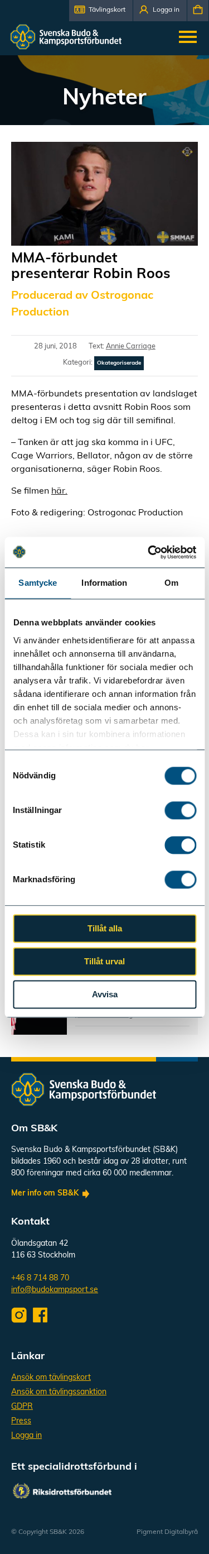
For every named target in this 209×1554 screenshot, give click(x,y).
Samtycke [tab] (37, 582)
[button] (101, 10)
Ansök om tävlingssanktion (58, 1392)
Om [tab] (171, 582)
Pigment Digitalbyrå (167, 1532)
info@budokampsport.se (54, 1290)
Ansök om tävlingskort (51, 1378)
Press (21, 1421)
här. (59, 491)
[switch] (180, 810)
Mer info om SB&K (45, 1193)
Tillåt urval (104, 961)
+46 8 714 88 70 (40, 1278)
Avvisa (105, 994)
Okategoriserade (119, 363)
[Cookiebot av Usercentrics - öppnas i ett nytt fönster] (148, 552)
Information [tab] (104, 582)
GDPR (22, 1407)
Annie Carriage (130, 346)
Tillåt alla (105, 928)
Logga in (26, 1436)
